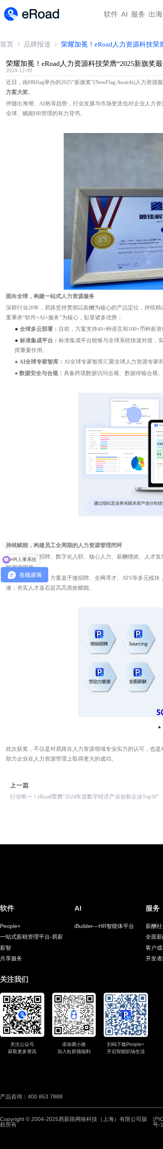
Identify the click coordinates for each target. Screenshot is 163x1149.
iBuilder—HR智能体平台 (104, 926)
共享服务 (11, 958)
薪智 (5, 948)
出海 (155, 14)
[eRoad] (31, 7)
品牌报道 (37, 44)
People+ (10, 926)
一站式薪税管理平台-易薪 (31, 936)
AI (124, 14)
